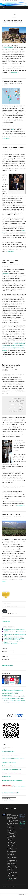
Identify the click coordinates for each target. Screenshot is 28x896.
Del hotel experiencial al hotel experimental (11, 366)
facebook (14, 696)
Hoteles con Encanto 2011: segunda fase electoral (13, 758)
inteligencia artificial (20, 698)
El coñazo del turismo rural (8, 751)
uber (21, 702)
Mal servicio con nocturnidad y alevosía (10, 755)
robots (23, 700)
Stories (11, 134)
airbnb (4, 690)
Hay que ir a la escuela (7, 747)
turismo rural (13, 702)
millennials (9, 700)
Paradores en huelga (6, 776)
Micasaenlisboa (5, 273)
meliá (6, 700)
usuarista (6, 639)
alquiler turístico (10, 690)
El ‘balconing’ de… (14, 643)
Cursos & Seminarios (7, 665)
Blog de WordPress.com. (9, 887)
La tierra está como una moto (13, 147)
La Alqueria (6, 643)
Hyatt (10, 698)
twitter (18, 703)
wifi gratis (24, 702)
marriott (3, 700)
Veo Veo (9, 880)
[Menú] (4, 7)
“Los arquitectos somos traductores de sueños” (12, 780)
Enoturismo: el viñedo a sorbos (9, 762)
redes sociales (16, 700)
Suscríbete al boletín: (8, 604)
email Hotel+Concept (22, 823)
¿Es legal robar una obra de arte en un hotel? (11, 769)
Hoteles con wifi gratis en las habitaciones (11, 773)
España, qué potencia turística (8, 765)
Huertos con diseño (8, 47)
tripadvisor (7, 703)
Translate (12, 800)
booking (19, 690)
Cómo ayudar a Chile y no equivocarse (10, 262)
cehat (22, 690)
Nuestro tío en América (11, 514)
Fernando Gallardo (13, 22)
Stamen (12, 129)
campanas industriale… (9, 629)
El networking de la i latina (12, 81)
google (19, 696)
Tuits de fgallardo (6, 621)
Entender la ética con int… (19, 638)
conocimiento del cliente (6, 693)
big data (15, 690)
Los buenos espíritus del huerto (12, 21)
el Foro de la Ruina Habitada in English (10, 792)
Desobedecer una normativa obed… (15, 637)
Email (4, 611)
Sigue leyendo (15, 72)
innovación (14, 698)
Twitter (4, 619)
